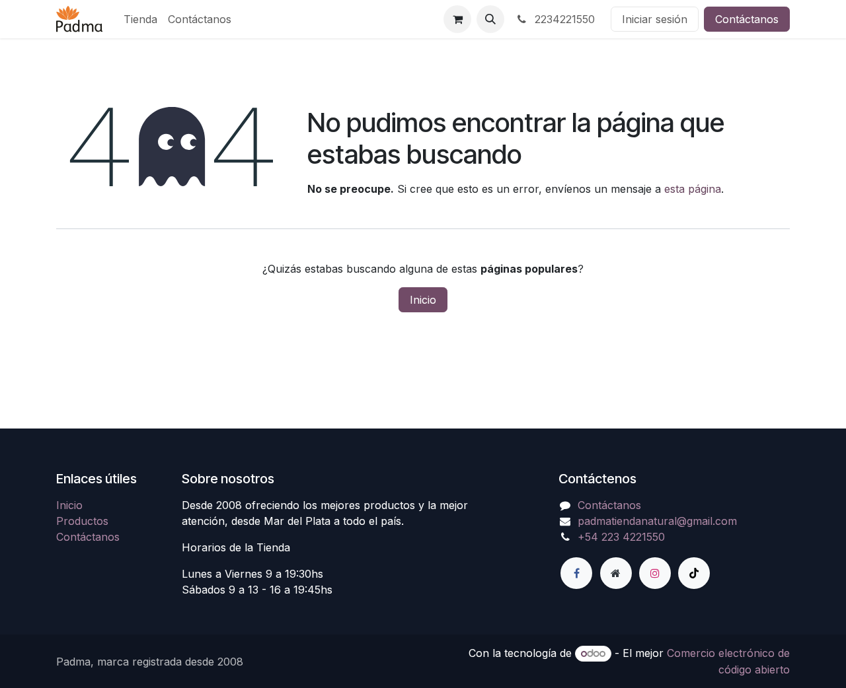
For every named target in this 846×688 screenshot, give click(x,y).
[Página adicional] (616, 573)
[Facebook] (576, 573)
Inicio (423, 299)
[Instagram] (655, 573)
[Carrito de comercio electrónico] (457, 19)
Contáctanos (747, 19)
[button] (490, 19)
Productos (82, 521)
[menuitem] (140, 19)
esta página (692, 188)
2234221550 (563, 19)
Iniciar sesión (654, 19)
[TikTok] (694, 573)
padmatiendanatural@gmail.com (657, 521)
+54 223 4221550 (621, 536)
